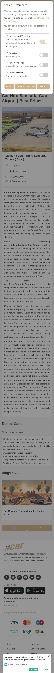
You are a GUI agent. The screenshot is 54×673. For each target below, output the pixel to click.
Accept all (43, 86)
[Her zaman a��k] (43, 41)
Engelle (45, 669)
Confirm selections (25, 86)
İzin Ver (33, 669)
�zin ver (43, 55)
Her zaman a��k (43, 42)
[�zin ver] (43, 54)
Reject (9, 86)
